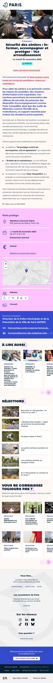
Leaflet (31, 284)
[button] (26, 271)
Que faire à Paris (20, 678)
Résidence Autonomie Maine (23, 253)
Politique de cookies (29, 670)
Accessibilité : (34, 667)
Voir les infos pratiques (26, 70)
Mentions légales (11, 667)
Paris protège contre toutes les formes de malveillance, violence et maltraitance (25, 80)
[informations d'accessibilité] (15, 298)
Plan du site (44, 670)
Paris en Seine (39, 678)
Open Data (16, 670)
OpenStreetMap (41, 284)
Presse (6, 670)
